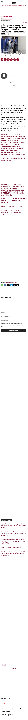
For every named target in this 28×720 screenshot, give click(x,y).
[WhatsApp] (2, 59)
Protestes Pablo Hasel (13, 282)
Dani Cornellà (7, 282)
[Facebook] (5, 59)
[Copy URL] (14, 59)
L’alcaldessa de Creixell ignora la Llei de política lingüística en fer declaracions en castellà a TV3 (13, 553)
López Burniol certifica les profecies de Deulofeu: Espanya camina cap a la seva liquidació (13, 525)
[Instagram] (12, 668)
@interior (7, 148)
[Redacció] (4, 76)
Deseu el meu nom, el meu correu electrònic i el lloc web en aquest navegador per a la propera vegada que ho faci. (13, 325)
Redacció (9, 75)
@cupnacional (19, 134)
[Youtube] (15, 668)
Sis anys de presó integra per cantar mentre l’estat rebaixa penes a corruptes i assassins (13, 533)
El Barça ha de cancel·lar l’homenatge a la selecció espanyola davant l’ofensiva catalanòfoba (13, 541)
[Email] (17, 59)
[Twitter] (8, 59)
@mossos (14, 140)
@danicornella (10, 136)
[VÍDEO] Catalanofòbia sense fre (11, 547)
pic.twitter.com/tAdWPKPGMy (13, 154)
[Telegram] (11, 59)
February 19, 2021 (7, 160)
